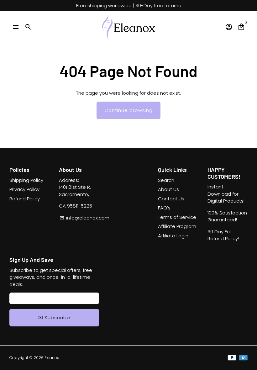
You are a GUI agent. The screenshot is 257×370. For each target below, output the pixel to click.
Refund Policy (24, 198)
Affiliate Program (177, 226)
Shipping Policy (26, 180)
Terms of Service (177, 217)
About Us (168, 189)
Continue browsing (128, 110)
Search (166, 180)
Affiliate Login (173, 235)
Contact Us (171, 198)
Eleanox (52, 357)
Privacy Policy (24, 189)
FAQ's (164, 207)
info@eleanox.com (84, 217)
